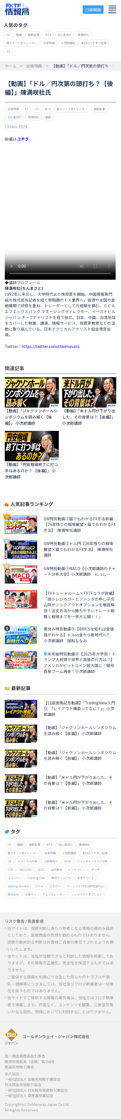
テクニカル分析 (27, 861)
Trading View (36, 878)
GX (8, 51)
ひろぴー (54, 886)
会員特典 (49, 43)
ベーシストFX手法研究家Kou (85, 886)
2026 (67, 861)
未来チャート (85, 878)
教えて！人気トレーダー (21, 43)
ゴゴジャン (14, 878)
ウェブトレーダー (53, 894)
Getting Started (18, 886)
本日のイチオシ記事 (93, 43)
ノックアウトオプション (86, 894)
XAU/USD (25, 869)
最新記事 (33, 35)
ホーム (11, 66)
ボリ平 (95, 869)
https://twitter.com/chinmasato (51, 346)
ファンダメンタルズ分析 (92, 861)
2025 (41, 869)
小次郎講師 (68, 43)
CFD (10, 869)
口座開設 (93, 9)
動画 (19, 35)
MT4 (48, 35)
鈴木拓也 (13, 894)
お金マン (30, 894)
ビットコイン (76, 869)
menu (112, 10)
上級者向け (51, 861)
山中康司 (56, 869)
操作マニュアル (61, 878)
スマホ (39, 886)
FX (8, 35)
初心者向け (64, 35)
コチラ (22, 139)
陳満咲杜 (83, 35)
